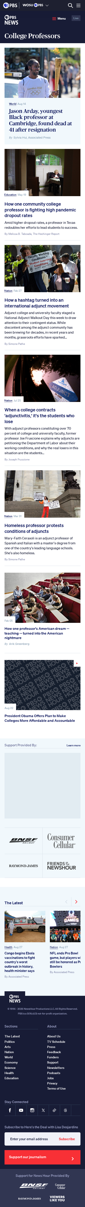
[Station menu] (47, 5)
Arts (8, 1047)
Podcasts (53, 1073)
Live (76, 18)
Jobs (50, 1078)
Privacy (52, 1083)
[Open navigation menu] (78, 5)
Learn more (73, 745)
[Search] (70, 5)
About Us (54, 1036)
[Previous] (66, 901)
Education (10, 195)
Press (51, 1047)
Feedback (54, 1052)
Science (10, 1068)
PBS (10, 5)
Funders (53, 1057)
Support (52, 1062)
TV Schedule (56, 1042)
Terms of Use (56, 1088)
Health (8, 947)
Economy (11, 1062)
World (12, 104)
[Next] (75, 901)
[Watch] (42, 685)
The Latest (14, 902)
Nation (8, 291)
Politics (10, 1042)
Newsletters (55, 1068)
